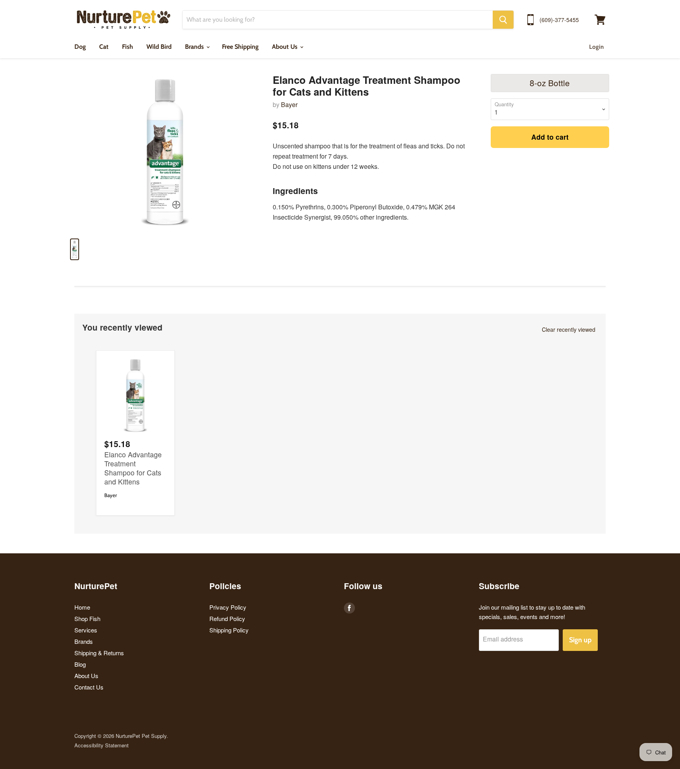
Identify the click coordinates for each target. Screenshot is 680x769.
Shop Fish (87, 618)
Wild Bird (159, 46)
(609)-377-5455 (559, 20)
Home (82, 607)
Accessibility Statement (101, 745)
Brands (195, 46)
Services (85, 630)
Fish (127, 46)
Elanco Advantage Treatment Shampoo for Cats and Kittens (133, 467)
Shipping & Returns (99, 653)
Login (596, 46)
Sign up (580, 640)
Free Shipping (240, 46)
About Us (285, 46)
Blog (80, 664)
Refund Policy (227, 618)
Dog (80, 46)
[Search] (503, 20)
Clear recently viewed (568, 329)
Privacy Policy (227, 607)
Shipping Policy (229, 630)
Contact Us (88, 687)
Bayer (289, 104)
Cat (104, 46)
